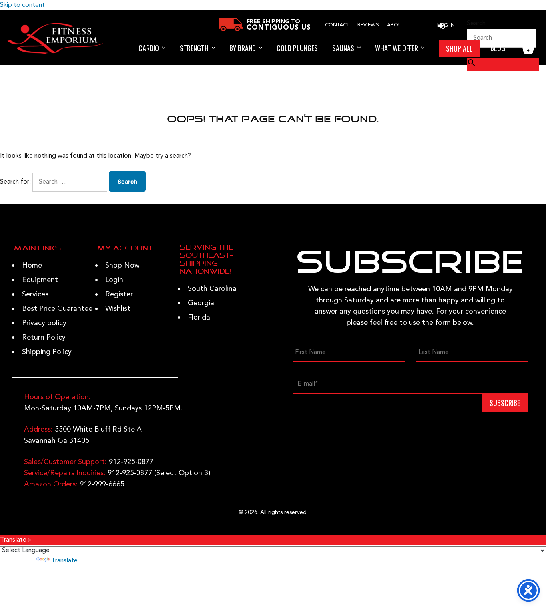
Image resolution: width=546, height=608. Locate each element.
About (396, 25)
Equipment (40, 280)
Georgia (201, 303)
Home (32, 265)
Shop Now (122, 265)
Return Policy (44, 337)
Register (119, 294)
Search (476, 23)
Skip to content (22, 5)
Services (35, 294)
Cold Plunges (297, 48)
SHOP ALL (459, 48)
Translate (64, 561)
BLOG (497, 48)
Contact (337, 25)
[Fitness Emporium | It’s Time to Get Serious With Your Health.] (55, 52)
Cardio (149, 48)
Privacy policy (44, 323)
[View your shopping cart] (528, 48)
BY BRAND (242, 48)
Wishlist (117, 308)
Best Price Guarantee (57, 308)
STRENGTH (194, 48)
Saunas (343, 48)
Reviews (368, 25)
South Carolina (212, 288)
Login (114, 280)
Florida (199, 317)
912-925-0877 (131, 462)
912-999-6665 (102, 484)
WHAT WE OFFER (396, 48)
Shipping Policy (47, 352)
